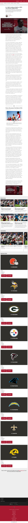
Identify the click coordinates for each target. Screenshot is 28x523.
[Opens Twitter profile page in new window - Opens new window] (8, 16)
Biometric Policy (14, 514)
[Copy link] (16, 522)
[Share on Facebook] (11, 522)
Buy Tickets (4, 275)
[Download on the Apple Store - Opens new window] (11, 504)
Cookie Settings (14, 519)
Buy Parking (9, 275)
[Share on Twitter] (13, 522)
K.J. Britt (13, 54)
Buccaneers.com (21, 470)
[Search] (25, 1)
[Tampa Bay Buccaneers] (14, 507)
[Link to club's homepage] (1, 0)
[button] (14, 26)
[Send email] (14, 522)
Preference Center (14, 520)
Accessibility (14, 513)
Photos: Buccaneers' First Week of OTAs (14, 107)
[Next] (16, 121)
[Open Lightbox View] (14, 118)
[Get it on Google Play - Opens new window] (16, 504)
